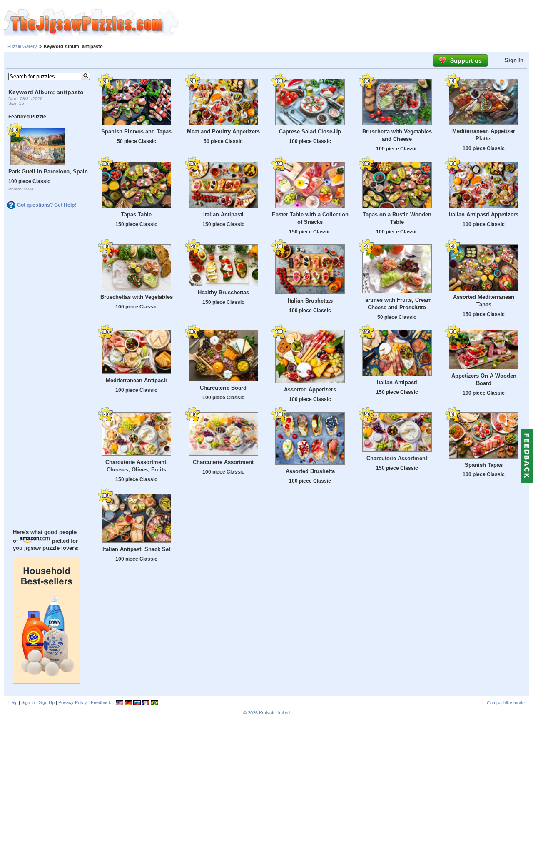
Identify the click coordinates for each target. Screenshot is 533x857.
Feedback (101, 702)
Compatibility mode (506, 702)
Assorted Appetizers (310, 389)
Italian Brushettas (310, 301)
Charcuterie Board (223, 388)
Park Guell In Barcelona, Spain (48, 171)
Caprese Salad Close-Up (310, 131)
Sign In (514, 60)
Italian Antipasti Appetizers (483, 214)
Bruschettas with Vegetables (136, 297)
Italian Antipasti (223, 214)
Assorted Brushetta (310, 471)
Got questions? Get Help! (46, 205)
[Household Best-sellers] (46, 681)
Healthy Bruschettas (223, 292)
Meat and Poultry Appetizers (223, 131)
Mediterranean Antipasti (136, 380)
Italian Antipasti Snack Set (136, 549)
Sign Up (47, 702)
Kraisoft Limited (274, 712)
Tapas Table (136, 214)
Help (12, 702)
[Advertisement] (356, 23)
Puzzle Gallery (22, 46)
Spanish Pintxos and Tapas (136, 131)
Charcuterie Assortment (223, 462)
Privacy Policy (72, 702)
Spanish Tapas (484, 465)
